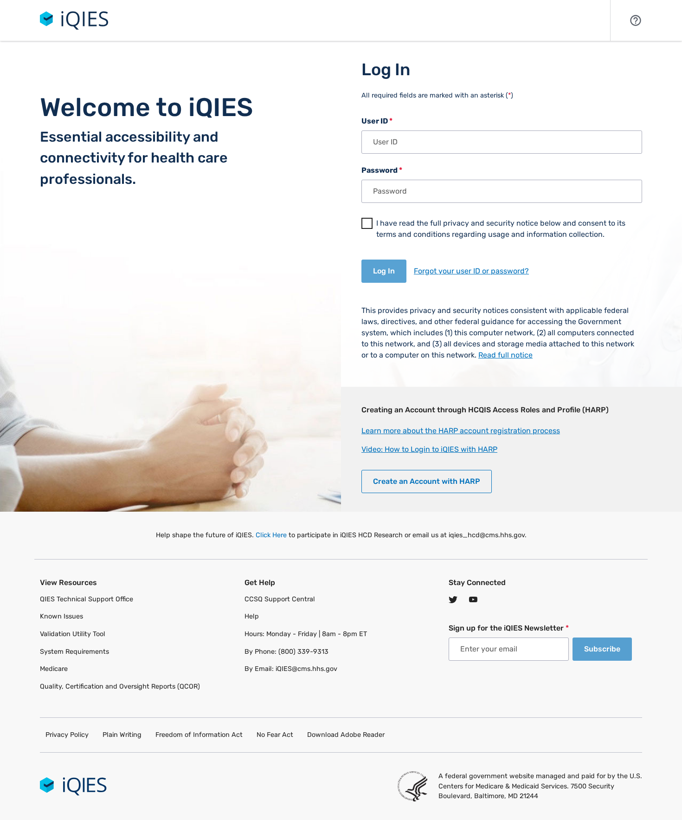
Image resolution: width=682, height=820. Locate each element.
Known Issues (61, 616)
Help (251, 616)
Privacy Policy (67, 735)
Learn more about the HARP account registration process (460, 430)
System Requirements (74, 652)
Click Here (271, 535)
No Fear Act (275, 735)
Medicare (54, 669)
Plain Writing (122, 735)
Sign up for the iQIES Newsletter (509, 628)
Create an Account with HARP (426, 481)
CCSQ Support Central (279, 599)
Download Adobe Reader (346, 735)
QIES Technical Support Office (86, 599)
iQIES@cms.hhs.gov (306, 669)
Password (381, 170)
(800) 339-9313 (303, 652)
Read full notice (505, 355)
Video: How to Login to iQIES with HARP (429, 449)
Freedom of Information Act (199, 735)
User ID (376, 121)
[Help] (635, 19)
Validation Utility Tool (72, 634)
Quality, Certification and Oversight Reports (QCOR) (120, 686)
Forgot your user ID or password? (471, 271)
